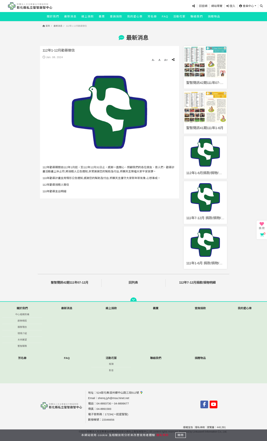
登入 (232, 6)
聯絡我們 (197, 16)
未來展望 (22, 339)
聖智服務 (22, 346)
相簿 (111, 364)
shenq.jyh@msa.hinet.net (113, 398)
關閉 (181, 435)
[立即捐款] (261, 225)
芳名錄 (152, 16)
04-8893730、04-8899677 (112, 403)
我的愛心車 (135, 16)
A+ (166, 60)
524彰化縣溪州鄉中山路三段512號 (118, 392)
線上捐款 (87, 16)
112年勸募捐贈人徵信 (55, 184)
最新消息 (70, 16)
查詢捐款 (116, 16)
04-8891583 (103, 408)
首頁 (47, 26)
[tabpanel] (109, 112)
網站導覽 (216, 6)
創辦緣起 (22, 320)
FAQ (165, 16)
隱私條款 (200, 427)
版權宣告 (188, 427)
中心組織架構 (22, 314)
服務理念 (22, 327)
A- (153, 60)
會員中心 (248, 6)
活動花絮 (179, 16)
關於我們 (53, 16)
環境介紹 (22, 333)
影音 (111, 370)
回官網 (203, 6)
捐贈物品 (214, 16)
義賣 (102, 16)
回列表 (133, 282)
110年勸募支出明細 (54, 191)
